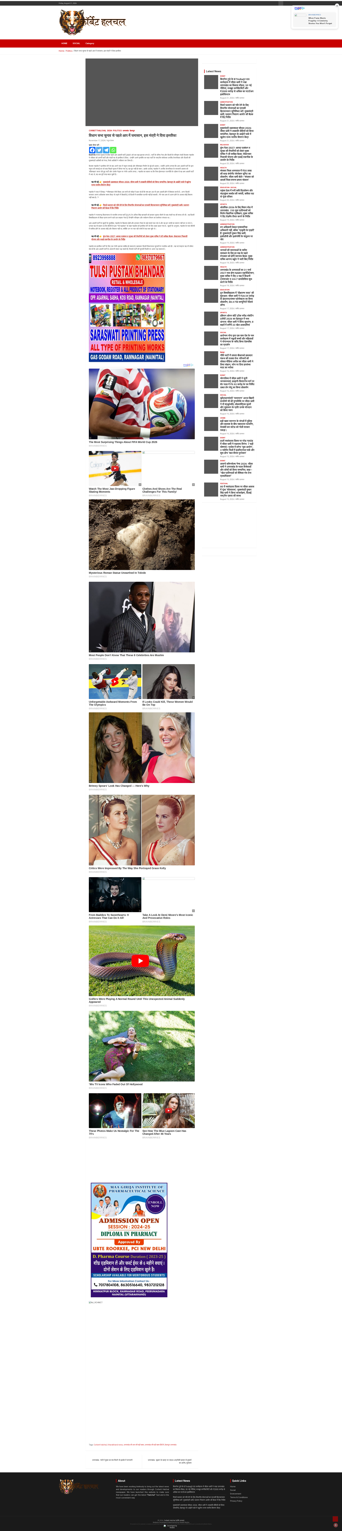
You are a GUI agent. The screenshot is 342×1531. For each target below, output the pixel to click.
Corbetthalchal (97, 131)
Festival (224, 484)
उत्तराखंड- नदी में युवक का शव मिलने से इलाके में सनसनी (112, 1460)
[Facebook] (92, 150)
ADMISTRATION (226, 102)
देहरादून (132, 131)
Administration (227, 224)
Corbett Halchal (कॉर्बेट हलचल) (174, 1520)
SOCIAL (76, 43)
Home (233, 1486)
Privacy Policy (236, 1501)
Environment (235, 1494)
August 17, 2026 (227, 308)
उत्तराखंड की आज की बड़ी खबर (134, 1445)
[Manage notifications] (336, 1525)
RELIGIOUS (224, 145)
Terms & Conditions (239, 1497)
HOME (64, 43)
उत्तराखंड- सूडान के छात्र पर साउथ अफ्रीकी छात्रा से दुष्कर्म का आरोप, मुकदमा (169, 1461)
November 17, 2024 (97, 140)
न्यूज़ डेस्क (110, 140)
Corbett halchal (100, 1445)
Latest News (213, 71)
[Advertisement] (142, 1161)
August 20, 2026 (227, 163)
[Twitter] (99, 150)
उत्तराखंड (126, 131)
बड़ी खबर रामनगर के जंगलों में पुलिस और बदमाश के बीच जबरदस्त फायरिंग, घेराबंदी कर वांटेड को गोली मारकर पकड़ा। (237, 425)
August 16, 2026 (227, 371)
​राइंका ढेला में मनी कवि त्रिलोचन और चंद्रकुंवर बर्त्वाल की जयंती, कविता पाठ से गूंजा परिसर (237, 193)
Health (223, 168)
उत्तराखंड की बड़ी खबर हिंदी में (154, 1445)
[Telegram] (106, 150)
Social (233, 187)
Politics (117, 131)
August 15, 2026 (227, 456)
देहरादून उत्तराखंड (170, 1445)
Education (225, 187)
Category (90, 43)
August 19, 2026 (227, 220)
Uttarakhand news (115, 1445)
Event (222, 76)
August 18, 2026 (227, 263)
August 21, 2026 (227, 98)
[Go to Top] (335, 1519)
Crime (222, 418)
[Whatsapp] (113, 150)
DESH (109, 131)
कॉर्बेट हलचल (240, 98)
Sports (223, 204)
